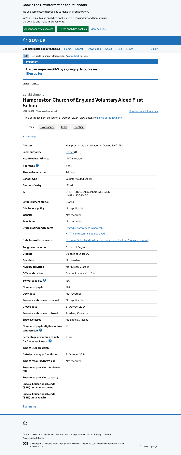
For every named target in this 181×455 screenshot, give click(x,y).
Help (119, 48)
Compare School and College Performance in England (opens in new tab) (107, 240)
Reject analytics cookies (73, 29)
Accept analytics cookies (38, 29)
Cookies (108, 434)
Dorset (70, 152)
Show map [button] (30, 136)
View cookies (98, 29)
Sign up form (35, 73)
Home (67, 48)
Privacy (97, 434)
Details (30, 127)
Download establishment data (143, 111)
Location (79, 127)
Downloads (94, 48)
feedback (75, 56)
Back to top (30, 406)
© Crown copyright (149, 446)
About (108, 48)
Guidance (48, 434)
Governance (47, 127)
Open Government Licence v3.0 (77, 443)
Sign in (154, 48)
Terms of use (62, 434)
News (129, 48)
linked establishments (110, 117)
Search (79, 48)
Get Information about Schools (41, 48)
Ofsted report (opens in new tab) (85, 228)
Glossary (37, 434)
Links (64, 127)
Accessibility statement (34, 438)
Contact (27, 434)
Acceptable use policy (81, 434)
